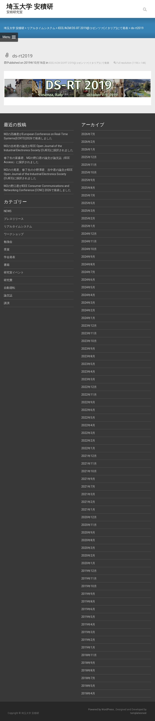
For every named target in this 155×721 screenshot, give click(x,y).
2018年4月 (88, 693)
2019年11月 (89, 578)
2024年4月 (88, 295)
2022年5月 (88, 417)
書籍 (6, 264)
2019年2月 (88, 639)
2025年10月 (89, 172)
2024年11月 (89, 241)
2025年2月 (88, 218)
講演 (6, 303)
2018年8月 (88, 670)
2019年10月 (89, 586)
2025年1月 (88, 226)
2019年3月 (88, 632)
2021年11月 (89, 463)
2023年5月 (88, 364)
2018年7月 (88, 678)
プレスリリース (14, 218)
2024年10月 (89, 249)
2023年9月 (88, 348)
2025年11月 (89, 164)
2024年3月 (88, 302)
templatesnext (138, 713)
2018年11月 (89, 655)
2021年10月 (89, 471)
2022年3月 (88, 432)
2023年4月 (88, 371)
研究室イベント (14, 272)
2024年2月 (88, 310)
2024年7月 (88, 272)
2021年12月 (89, 455)
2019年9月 (88, 593)
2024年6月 (88, 279)
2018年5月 (88, 685)
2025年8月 (88, 187)
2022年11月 (89, 394)
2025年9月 (88, 180)
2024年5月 (88, 287)
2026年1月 (88, 149)
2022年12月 (89, 387)
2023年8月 (88, 356)
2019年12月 (89, 570)
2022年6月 (88, 410)
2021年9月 (88, 478)
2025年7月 (88, 195)
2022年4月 (88, 425)
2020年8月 (88, 540)
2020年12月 (89, 517)
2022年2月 (88, 440)
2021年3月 (88, 494)
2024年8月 (88, 264)
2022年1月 (88, 448)
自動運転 (9, 287)
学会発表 (9, 257)
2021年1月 (88, 509)
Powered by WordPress (101, 709)
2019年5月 (88, 616)
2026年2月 (88, 141)
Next (144, 94)
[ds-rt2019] (77, 88)
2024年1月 (88, 318)
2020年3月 (88, 547)
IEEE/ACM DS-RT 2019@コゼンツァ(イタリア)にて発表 (79, 62)
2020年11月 (89, 524)
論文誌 (8, 295)
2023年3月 (88, 379)
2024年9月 (88, 256)
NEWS (8, 211)
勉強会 (8, 241)
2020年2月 (88, 555)
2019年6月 (88, 609)
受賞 (6, 249)
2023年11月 (89, 333)
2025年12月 (89, 157)
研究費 (8, 280)
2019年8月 (88, 601)
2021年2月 (88, 501)
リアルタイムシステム (18, 226)
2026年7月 (88, 134)
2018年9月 (88, 662)
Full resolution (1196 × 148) (131, 62)
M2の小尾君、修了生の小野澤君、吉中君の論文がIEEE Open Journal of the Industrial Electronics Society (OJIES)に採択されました (38, 174)
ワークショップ (14, 234)
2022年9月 (88, 402)
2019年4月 (88, 624)
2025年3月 (88, 210)
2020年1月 (88, 563)
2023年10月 (89, 341)
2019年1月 (88, 647)
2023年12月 (89, 325)
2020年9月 (88, 532)
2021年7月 (88, 486)
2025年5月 (88, 203)
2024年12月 (89, 233)
